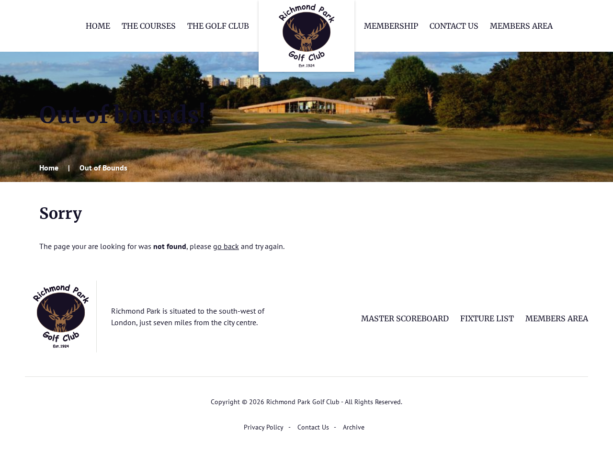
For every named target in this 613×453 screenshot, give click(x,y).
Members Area (521, 26)
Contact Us (454, 26)
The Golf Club (218, 26)
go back (226, 246)
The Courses (149, 26)
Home (98, 26)
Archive (353, 427)
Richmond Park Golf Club (306, 36)
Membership (391, 26)
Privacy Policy (264, 427)
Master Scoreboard (405, 318)
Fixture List (487, 318)
